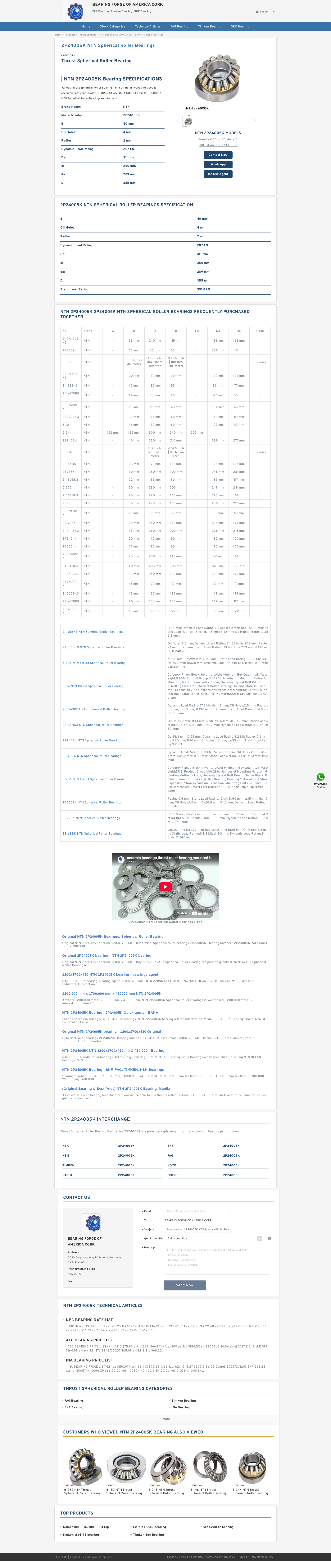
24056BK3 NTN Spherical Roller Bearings (93, 647)
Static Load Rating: (74, 289)
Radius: (67, 141)
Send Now (185, 1285)
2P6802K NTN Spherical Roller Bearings (92, 803)
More (166, 1419)
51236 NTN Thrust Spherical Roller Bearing (94, 779)
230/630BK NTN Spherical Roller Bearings (94, 709)
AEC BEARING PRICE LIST (90, 1340)
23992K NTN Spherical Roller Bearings (91, 818)
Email (147, 1212)
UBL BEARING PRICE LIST (218, 145)
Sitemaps (105, 1557)
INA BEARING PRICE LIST (89, 1360)
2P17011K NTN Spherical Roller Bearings (91, 756)
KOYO (172, 1166)
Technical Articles (148, 27)
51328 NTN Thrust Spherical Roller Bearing (94, 663)
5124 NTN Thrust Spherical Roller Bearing (93, 686)
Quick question (154, 1238)
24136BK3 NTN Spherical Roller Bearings (92, 725)
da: (63, 174)
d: (62, 166)
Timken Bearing (209, 27)
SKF (171, 1146)
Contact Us (77, 1557)
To (145, 1220)
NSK (65, 1146)
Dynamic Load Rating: (77, 149)
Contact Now (218, 155)
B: (62, 124)
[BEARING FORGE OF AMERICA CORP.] (72, 10)
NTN (65, 1156)
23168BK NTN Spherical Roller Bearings (91, 834)
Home (86, 27)
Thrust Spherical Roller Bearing (96, 34)
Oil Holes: (68, 132)
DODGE (173, 1175)
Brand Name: (71, 107)
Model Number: (72, 115)
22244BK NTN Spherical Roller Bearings (92, 741)
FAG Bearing (179, 27)
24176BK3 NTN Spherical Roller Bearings (92, 632)
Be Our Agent (218, 174)
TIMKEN (68, 1166)
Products (70, 34)
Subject (148, 1230)
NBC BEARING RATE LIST (89, 1320)
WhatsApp (218, 164)
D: (62, 183)
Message (149, 1248)
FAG (170, 1156)
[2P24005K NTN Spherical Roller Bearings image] (218, 77)
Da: (63, 158)
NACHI (67, 1175)
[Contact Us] (321, 780)
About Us (61, 1557)
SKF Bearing (240, 27)
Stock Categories (112, 27)
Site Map (91, 1557)
